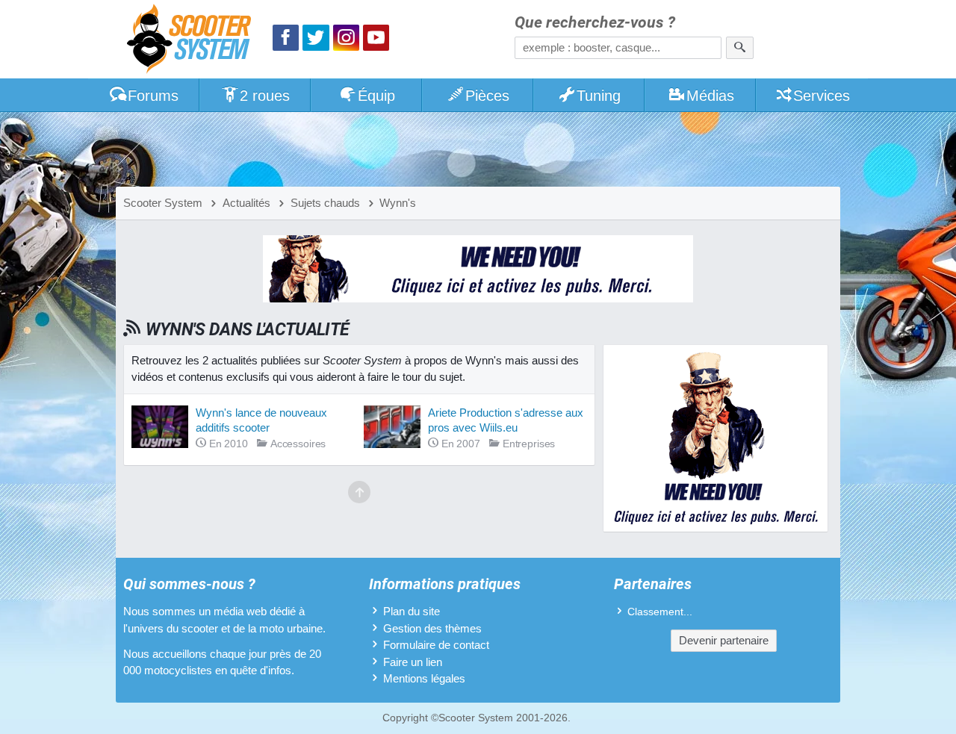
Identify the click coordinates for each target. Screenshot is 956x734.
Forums (153, 95)
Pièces (487, 95)
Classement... (659, 612)
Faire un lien (412, 662)
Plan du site (411, 611)
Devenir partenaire (724, 640)
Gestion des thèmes (432, 628)
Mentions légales (424, 678)
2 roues (265, 95)
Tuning (599, 95)
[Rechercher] (740, 48)
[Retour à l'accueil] (193, 40)
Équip (376, 95)
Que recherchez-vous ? (595, 22)
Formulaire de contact (436, 644)
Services (821, 95)
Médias (710, 95)
